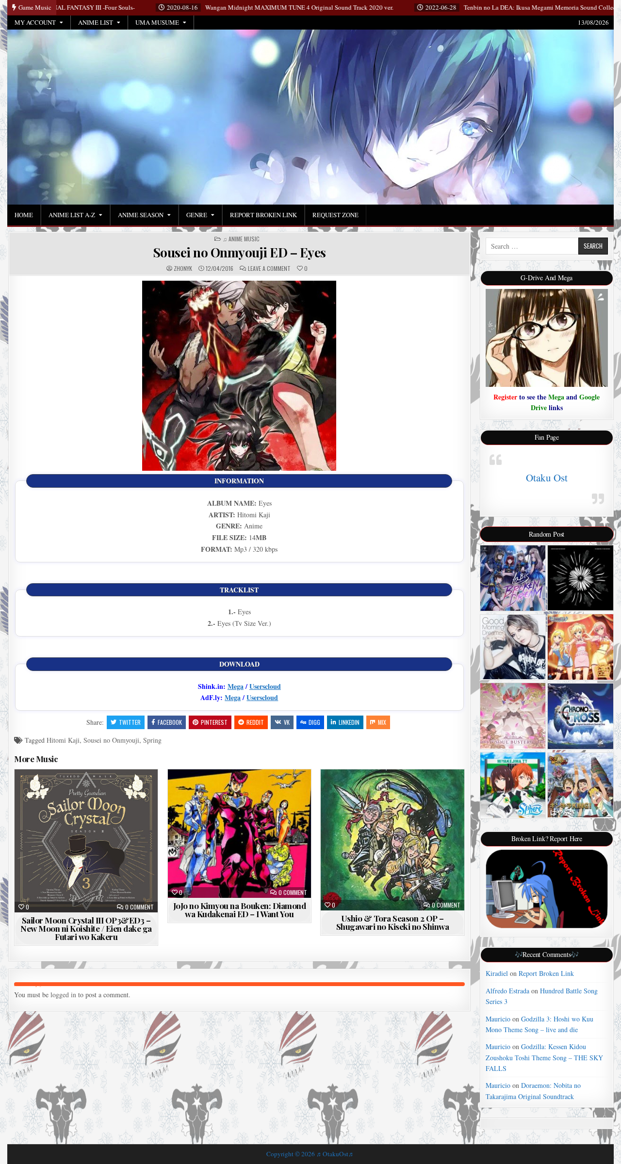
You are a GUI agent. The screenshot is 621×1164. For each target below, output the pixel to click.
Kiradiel (497, 973)
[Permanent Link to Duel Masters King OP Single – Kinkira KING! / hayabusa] (580, 785)
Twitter (130, 722)
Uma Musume (157, 22)
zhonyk (183, 268)
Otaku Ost (547, 477)
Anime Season (140, 214)
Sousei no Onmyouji (111, 740)
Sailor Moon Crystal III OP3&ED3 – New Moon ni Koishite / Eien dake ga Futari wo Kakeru (86, 928)
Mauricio (498, 1018)
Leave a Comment (269, 268)
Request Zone (335, 214)
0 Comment (139, 907)
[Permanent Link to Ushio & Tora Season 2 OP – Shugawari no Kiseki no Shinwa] (392, 839)
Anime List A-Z (72, 214)
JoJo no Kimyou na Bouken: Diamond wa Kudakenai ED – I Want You (239, 909)
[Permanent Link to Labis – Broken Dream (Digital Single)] (513, 578)
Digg (314, 722)
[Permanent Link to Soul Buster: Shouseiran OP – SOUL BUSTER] (513, 716)
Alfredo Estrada (507, 990)
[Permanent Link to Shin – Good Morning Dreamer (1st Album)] (513, 647)
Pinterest (214, 722)
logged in (63, 994)
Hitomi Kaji (63, 740)
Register (505, 397)
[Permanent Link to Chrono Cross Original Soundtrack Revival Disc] (580, 716)
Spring (152, 740)
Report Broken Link (263, 214)
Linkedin (349, 722)
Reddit (255, 722)
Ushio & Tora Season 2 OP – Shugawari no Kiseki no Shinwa (392, 922)
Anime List (95, 22)
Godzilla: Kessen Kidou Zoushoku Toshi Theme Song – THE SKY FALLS (544, 1057)
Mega (236, 686)
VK (287, 722)
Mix (382, 722)
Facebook (170, 722)
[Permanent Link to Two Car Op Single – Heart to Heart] (513, 785)
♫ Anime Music (241, 239)
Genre (196, 214)
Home (24, 214)
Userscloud (265, 686)
